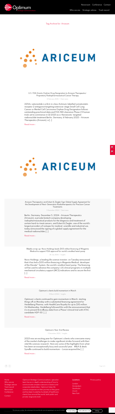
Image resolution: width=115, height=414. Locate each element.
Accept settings (71, 410)
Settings (97, 410)
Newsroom (85, 5)
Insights (62, 255)
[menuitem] (85, 5)
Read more (29, 124)
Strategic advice (10, 385)
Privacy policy (95, 380)
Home (6, 380)
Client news (64, 99)
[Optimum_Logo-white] (20, 8)
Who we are (9, 382)
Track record (9, 387)
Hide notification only (84, 410)
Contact (107, 5)
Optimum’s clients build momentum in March (57, 291)
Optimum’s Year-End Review (57, 330)
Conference (97, 5)
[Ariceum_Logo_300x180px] (57, 58)
